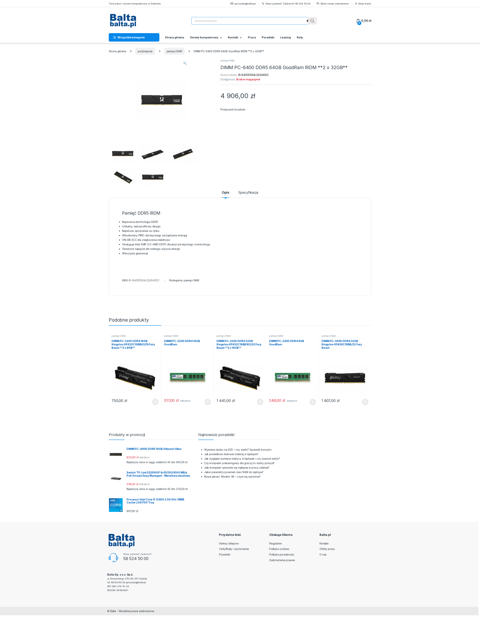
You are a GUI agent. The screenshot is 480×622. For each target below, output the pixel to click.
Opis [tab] (225, 192)
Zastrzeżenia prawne (282, 560)
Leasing (285, 37)
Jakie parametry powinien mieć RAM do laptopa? (234, 472)
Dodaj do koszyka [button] (153, 402)
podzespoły (145, 51)
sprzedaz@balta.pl (245, 3)
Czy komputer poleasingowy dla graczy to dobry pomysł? (239, 463)
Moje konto (364, 3)
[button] (184, 63)
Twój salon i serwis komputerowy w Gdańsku (135, 3)
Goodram (239, 109)
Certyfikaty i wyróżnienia (234, 548)
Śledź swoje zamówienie (334, 3)
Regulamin (275, 543)
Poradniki (268, 37)
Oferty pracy (327, 548)
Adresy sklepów (229, 543)
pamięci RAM (174, 51)
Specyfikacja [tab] (248, 192)
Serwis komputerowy (204, 37)
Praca (252, 37)
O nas (323, 554)
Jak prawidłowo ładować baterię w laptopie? (231, 454)
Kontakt (233, 37)
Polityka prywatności (281, 554)
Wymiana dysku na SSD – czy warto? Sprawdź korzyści (238, 449)
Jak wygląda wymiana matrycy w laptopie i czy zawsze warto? (242, 458)
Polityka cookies (279, 548)
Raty (300, 37)
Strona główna (174, 37)
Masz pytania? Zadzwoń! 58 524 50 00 (288, 3)
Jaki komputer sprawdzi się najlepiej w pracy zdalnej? (236, 467)
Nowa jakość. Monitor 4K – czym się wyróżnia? (232, 476)
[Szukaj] (312, 21)
